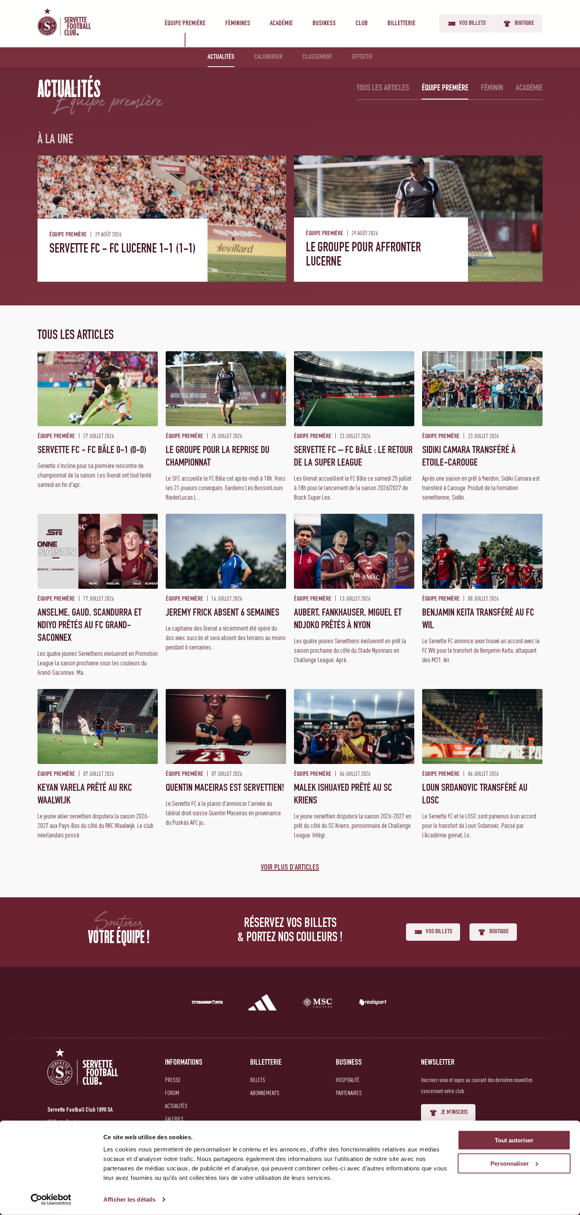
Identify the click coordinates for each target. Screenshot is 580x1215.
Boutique (524, 24)
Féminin (492, 88)
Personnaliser (509, 1163)
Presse (173, 1079)
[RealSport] (373, 1004)
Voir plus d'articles (290, 868)
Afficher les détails (129, 1199)
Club (361, 23)
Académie (281, 23)
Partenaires (349, 1092)
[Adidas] (262, 1004)
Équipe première (185, 23)
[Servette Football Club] (82, 1076)
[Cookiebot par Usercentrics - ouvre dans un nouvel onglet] (51, 1200)
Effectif (362, 57)
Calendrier (268, 57)
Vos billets (472, 24)
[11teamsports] (207, 1004)
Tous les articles (383, 88)
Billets (257, 1079)
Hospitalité (347, 1079)
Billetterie (401, 23)
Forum (172, 1092)
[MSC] (317, 1004)
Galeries (174, 1118)
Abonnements (264, 1092)
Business (324, 23)
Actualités (221, 57)
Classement (317, 57)
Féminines (237, 23)
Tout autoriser (514, 1140)
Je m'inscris (454, 1113)
